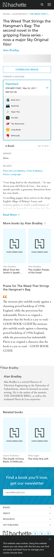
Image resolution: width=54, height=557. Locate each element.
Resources (9, 519)
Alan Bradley (11, 50)
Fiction (6, 174)
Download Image (27, 69)
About (6, 513)
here (20, 552)
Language (16, 174)
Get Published (10, 525)
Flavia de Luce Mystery (14, 171)
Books (6, 507)
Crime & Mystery (34, 171)
